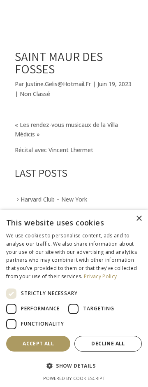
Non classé (35, 94)
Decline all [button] (108, 343)
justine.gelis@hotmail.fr (58, 84)
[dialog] (74, 298)
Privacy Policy (100, 276)
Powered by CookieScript (74, 378)
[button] (74, 366)
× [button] (139, 219)
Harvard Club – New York (54, 199)
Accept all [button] (38, 343)
